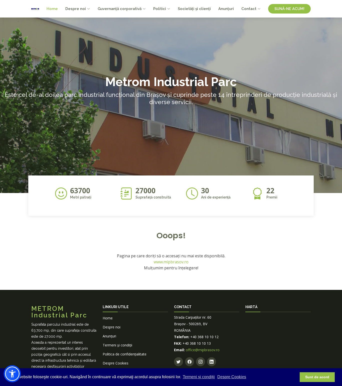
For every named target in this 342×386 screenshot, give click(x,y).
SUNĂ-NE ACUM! (289, 9)
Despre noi (111, 327)
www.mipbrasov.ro (171, 262)
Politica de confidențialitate (124, 354)
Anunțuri (226, 9)
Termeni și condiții (199, 377)
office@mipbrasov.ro (203, 349)
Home (52, 9)
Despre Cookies (115, 363)
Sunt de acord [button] (317, 377)
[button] (12, 373)
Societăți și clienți (194, 9)
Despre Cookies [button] (231, 377)
